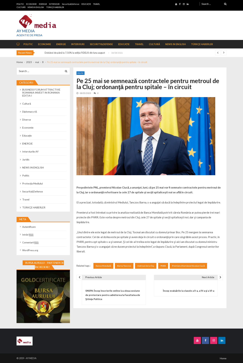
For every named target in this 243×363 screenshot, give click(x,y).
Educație (27, 135)
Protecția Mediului (32, 183)
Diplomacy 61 (29, 111)
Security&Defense (70, 4)
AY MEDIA (26, 31)
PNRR (163, 265)
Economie (27, 127)
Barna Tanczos (124, 265)
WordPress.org (30, 250)
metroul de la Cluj (145, 265)
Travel (25, 199)
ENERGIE (43, 4)
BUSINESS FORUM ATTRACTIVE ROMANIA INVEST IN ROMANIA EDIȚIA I (41, 92)
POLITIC (20, 4)
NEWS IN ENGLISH (36, 7)
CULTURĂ (21, 7)
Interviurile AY (30, 151)
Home (223, 358)
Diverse (26, 119)
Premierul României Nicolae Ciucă (188, 265)
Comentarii (30, 242)
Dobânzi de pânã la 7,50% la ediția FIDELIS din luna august (75, 52)
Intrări (27, 234)
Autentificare (29, 226)
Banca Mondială (103, 265)
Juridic (26, 159)
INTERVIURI (54, 4)
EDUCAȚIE (86, 4)
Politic (80, 73)
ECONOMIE (31, 4)
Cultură (26, 103)
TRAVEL (96, 4)
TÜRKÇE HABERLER (55, 7)
